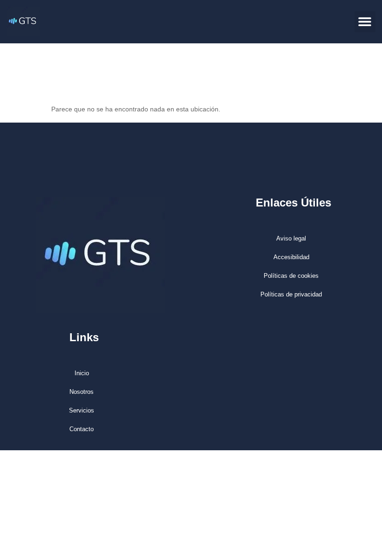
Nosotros (81, 391)
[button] (365, 21)
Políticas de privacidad (291, 294)
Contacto (81, 429)
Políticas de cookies (291, 275)
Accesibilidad (291, 257)
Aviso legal (291, 238)
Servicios (81, 410)
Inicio (82, 373)
